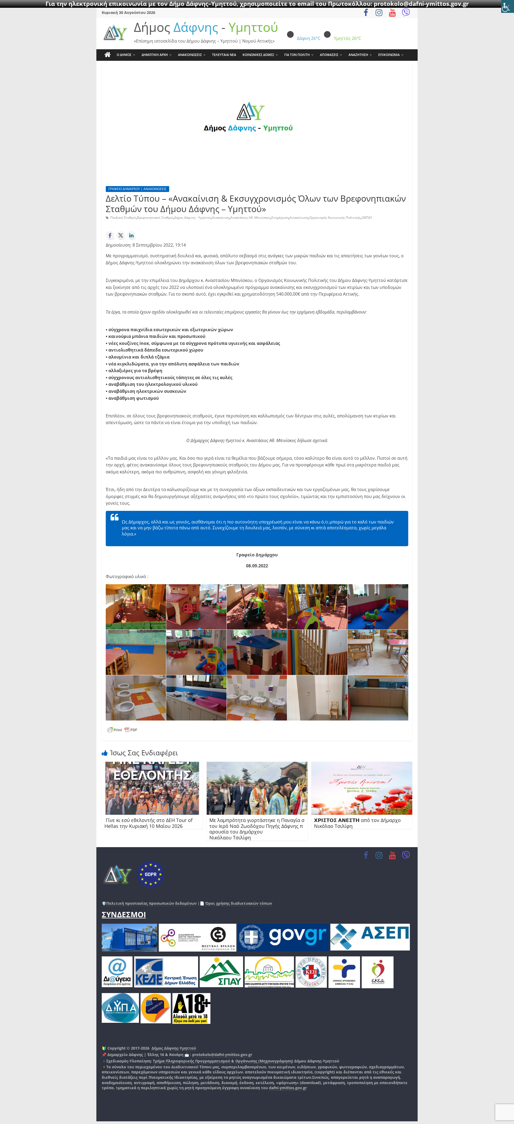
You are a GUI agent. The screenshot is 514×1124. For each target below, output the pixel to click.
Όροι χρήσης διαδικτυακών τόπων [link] (238, 903)
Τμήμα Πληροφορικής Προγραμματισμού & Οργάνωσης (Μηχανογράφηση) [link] (223, 1060)
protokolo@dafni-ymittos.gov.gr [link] (222, 1054)
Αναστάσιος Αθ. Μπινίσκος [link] (250, 217)
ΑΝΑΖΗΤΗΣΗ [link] (358, 54)
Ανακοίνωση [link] (299, 217)
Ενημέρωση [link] (280, 217)
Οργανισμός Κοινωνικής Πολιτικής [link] (335, 217)
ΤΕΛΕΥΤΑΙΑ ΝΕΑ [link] (224, 54)
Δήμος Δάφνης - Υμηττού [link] (192, 217)
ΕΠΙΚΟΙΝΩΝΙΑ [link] (389, 54)
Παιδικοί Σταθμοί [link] (123, 217)
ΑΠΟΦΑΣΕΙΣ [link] (329, 54)
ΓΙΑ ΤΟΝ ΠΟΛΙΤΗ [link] (297, 54)
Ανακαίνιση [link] (220, 217)
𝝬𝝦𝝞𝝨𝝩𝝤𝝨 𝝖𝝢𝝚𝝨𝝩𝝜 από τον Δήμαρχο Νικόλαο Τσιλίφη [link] (357, 823)
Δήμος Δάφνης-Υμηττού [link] (174, 1048)
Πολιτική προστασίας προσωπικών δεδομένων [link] (151, 903)
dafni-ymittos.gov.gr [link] (288, 1087)
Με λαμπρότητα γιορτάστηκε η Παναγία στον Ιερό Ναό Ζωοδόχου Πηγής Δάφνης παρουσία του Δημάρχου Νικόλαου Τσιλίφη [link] (256, 829)
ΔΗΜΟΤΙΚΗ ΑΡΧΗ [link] (155, 54)
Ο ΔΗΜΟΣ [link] (124, 54)
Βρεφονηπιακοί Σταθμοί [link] (155, 217)
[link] (507, 6)
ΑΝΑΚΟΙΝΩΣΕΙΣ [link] (190, 54)
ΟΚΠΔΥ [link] (367, 217)
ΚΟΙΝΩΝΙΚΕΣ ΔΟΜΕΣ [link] (258, 54)
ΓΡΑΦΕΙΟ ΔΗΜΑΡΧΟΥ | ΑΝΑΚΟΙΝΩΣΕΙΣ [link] (137, 189)
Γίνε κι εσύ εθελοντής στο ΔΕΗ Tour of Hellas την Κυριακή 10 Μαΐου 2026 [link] (148, 823)
